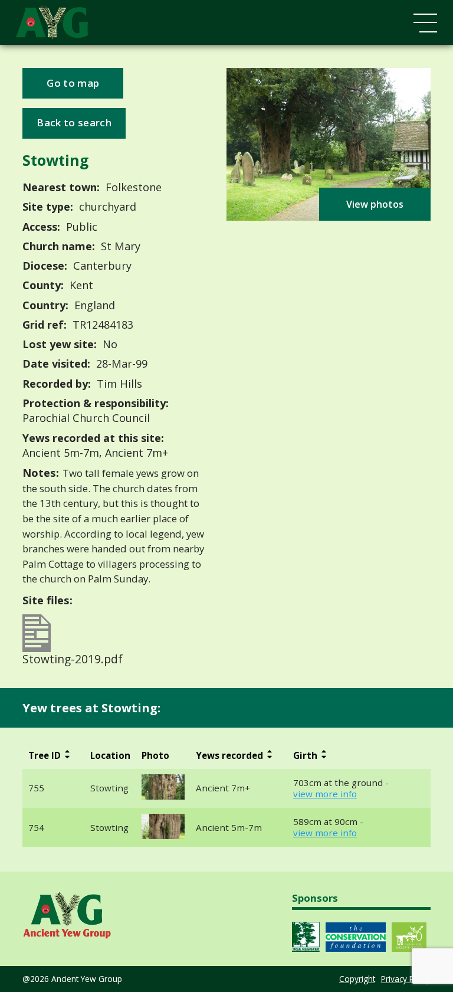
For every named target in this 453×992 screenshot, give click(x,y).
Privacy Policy (406, 978)
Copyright (357, 978)
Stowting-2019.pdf (72, 657)
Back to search (74, 122)
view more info (325, 794)
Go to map (73, 83)
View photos (374, 204)
